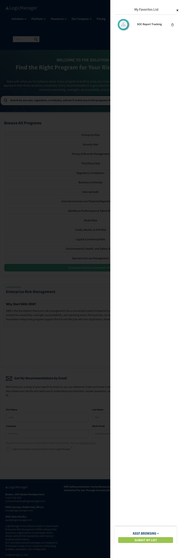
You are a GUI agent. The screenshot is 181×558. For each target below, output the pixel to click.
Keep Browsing (144, 533)
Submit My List (146, 540)
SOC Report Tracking (149, 24)
